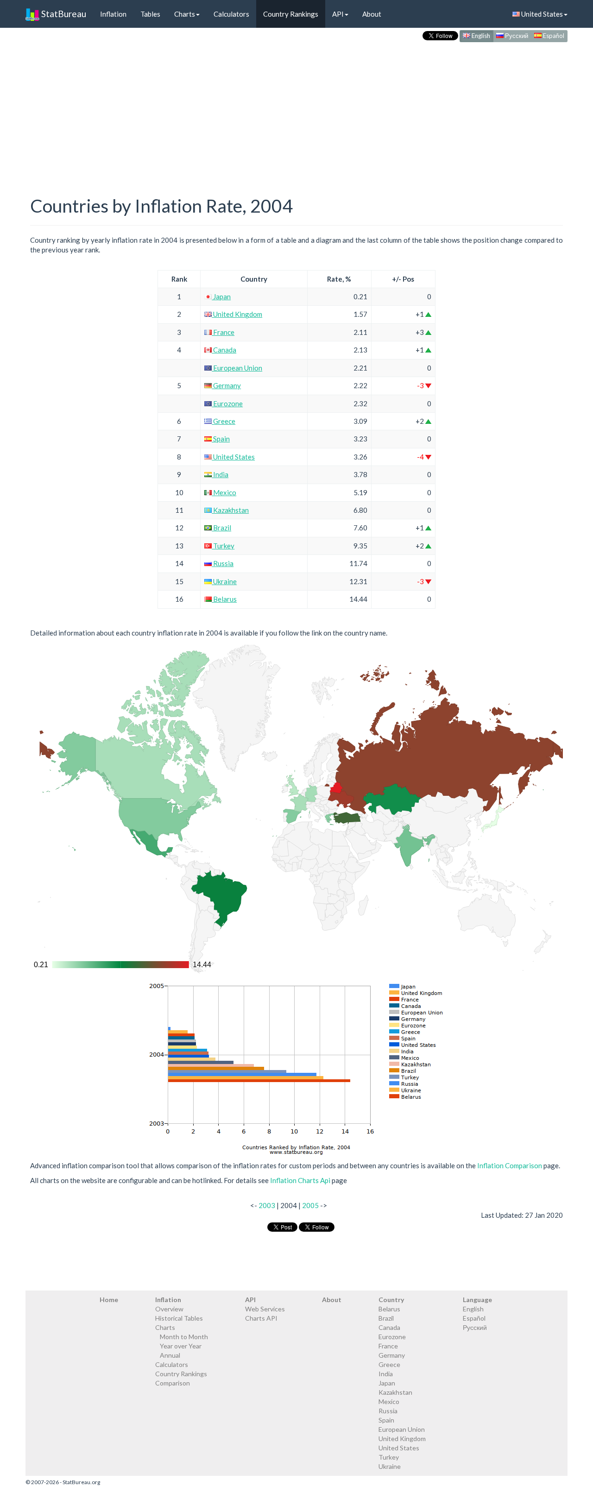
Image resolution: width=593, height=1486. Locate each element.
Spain (221, 438)
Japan (221, 296)
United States (541, 14)
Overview (169, 1309)
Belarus (224, 599)
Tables (150, 14)
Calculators (231, 14)
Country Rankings (290, 14)
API (338, 14)
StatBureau (62, 13)
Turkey (223, 546)
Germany (226, 385)
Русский (516, 35)
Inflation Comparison (509, 1165)
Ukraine (224, 581)
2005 (310, 1205)
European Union (237, 368)
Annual (170, 1355)
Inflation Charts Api (300, 1180)
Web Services (265, 1309)
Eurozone (227, 403)
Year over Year (181, 1346)
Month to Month (184, 1337)
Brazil (221, 527)
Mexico (224, 492)
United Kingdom (237, 314)
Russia (222, 563)
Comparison (172, 1383)
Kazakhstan (230, 510)
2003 (267, 1205)
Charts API (261, 1318)
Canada (224, 350)
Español (553, 35)
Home (109, 1299)
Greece (223, 421)
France (223, 332)
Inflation (113, 14)
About (371, 14)
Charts (184, 14)
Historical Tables (179, 1318)
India (220, 474)
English (480, 35)
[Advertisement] (296, 109)
